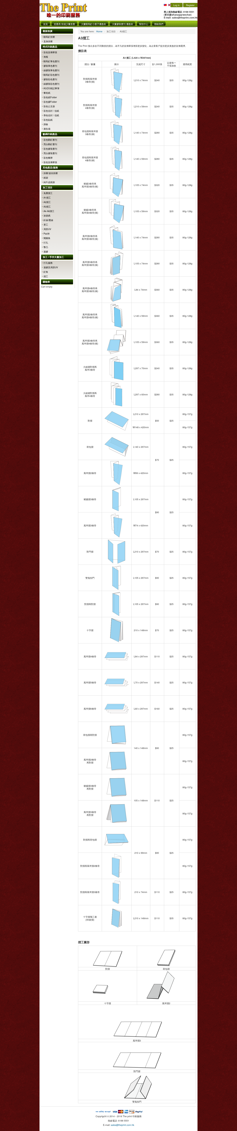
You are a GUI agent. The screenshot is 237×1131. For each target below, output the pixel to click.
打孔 (46, 242)
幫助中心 (143, 24)
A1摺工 (47, 197)
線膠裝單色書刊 (51, 70)
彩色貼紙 (48, 119)
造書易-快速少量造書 (64, 24)
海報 (46, 56)
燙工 (46, 224)
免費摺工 (48, 193)
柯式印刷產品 (50, 46)
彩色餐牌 (48, 157)
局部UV (47, 229)
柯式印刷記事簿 (51, 88)
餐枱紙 (47, 92)
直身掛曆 (48, 41)
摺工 (46, 276)
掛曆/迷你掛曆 (51, 173)
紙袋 (46, 177)
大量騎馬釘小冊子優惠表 (93, 24)
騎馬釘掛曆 (49, 36)
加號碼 (47, 215)
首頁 (45, 24)
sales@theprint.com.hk (122, 1124)
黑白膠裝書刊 (50, 153)
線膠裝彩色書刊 (51, 83)
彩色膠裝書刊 (50, 148)
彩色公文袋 (49, 106)
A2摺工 (47, 202)
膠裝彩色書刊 (50, 79)
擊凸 (46, 247)
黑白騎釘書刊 (50, 144)
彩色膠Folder (50, 101)
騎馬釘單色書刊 (51, 61)
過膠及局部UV (51, 267)
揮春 (46, 124)
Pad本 (47, 233)
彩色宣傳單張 (50, 52)
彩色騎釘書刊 (50, 139)
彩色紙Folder (50, 97)
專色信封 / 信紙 (51, 115)
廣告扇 (47, 128)
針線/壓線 (48, 220)
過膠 (46, 251)
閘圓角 (47, 238)
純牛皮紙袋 (49, 182)
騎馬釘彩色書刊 (51, 74)
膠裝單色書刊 (50, 65)
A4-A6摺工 (49, 211)
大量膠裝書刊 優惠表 (122, 24)
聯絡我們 (158, 24)
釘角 (46, 271)
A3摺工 (47, 206)
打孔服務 (48, 262)
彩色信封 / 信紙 (51, 110)
